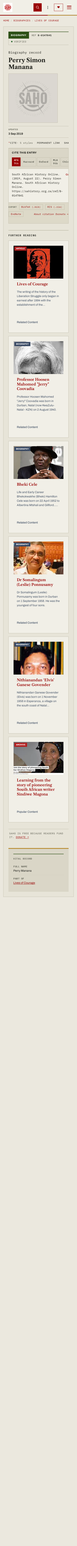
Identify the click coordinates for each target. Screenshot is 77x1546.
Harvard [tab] (28, 161)
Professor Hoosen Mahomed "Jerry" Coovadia (33, 384)
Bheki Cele (27, 484)
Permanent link (48, 142)
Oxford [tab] (43, 161)
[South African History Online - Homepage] (7, 7)
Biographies (22, 20)
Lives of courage (47, 20)
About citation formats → (51, 214)
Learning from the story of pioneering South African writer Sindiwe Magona (36, 787)
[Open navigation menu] (69, 7)
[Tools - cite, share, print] (47, 7)
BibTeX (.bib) (31, 206)
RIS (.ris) (54, 206)
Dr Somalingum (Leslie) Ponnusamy (35, 582)
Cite (20, 142)
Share (68, 142)
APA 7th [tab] (16, 162)
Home (6, 20)
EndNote (16, 214)
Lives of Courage (32, 284)
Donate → (22, 837)
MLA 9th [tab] (55, 162)
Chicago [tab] (68, 161)
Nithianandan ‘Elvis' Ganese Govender (35, 682)
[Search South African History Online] (37, 7)
